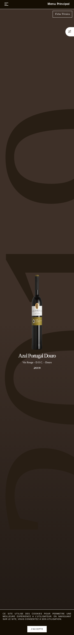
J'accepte (37, 629)
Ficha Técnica (62, 14)
